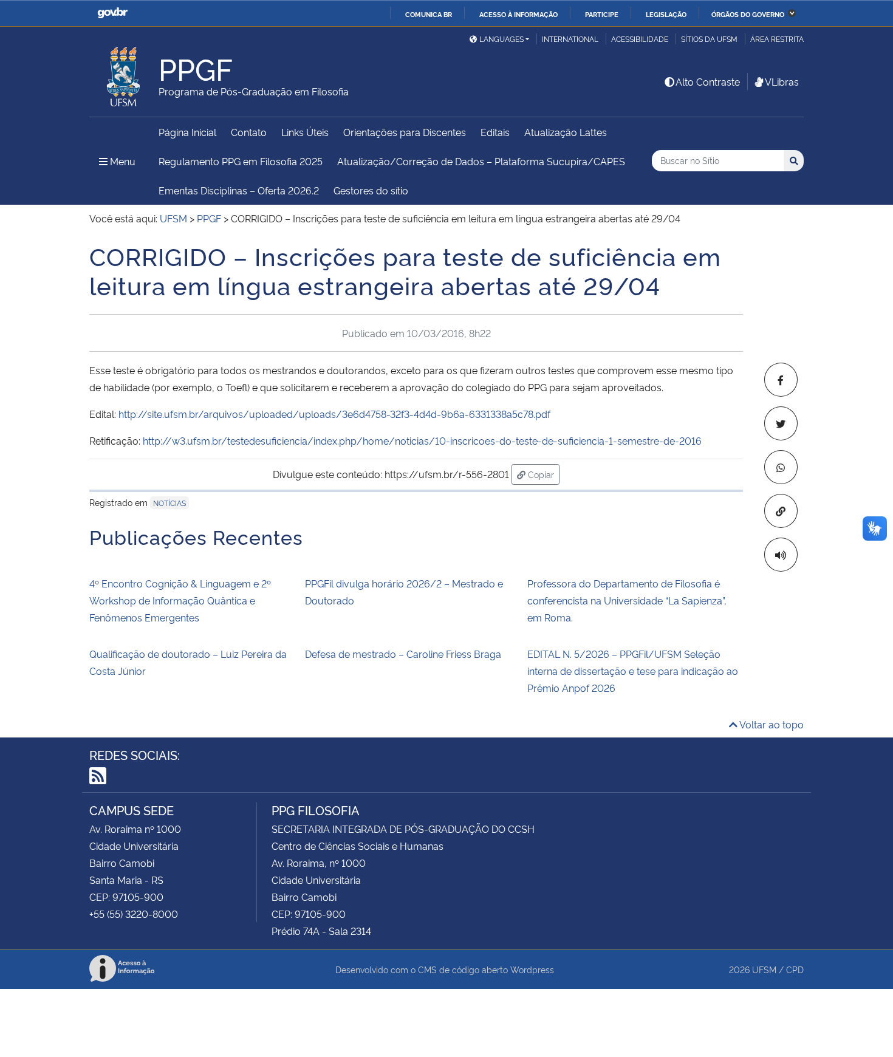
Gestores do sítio (371, 190)
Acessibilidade (639, 38)
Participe (601, 14)
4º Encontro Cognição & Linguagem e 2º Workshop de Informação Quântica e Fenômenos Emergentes (180, 600)
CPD (795, 969)
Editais (495, 132)
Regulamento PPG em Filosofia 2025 (241, 161)
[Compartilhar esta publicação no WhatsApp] (781, 467)
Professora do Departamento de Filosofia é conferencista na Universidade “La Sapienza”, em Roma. (627, 600)
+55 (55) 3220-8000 (133, 913)
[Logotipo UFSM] (124, 73)
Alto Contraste (708, 81)
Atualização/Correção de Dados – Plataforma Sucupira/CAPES (481, 161)
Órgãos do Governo (747, 14)
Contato (249, 132)
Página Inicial (187, 132)
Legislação (666, 14)
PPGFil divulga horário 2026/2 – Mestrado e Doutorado (404, 591)
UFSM (764, 969)
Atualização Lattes (565, 132)
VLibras (782, 81)
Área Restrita (777, 38)
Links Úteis (305, 132)
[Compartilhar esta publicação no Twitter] (781, 423)
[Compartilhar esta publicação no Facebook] (781, 380)
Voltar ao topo (770, 724)
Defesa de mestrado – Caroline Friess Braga (403, 653)
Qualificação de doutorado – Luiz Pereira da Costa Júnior (188, 662)
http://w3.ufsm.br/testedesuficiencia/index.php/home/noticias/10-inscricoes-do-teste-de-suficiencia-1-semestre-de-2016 (422, 440)
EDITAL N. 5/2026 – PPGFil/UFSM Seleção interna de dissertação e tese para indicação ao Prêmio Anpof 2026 (632, 670)
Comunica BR (428, 14)
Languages (501, 38)
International (570, 38)
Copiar (542, 474)
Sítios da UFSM (709, 38)
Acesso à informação (518, 14)
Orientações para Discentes (404, 132)
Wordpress (532, 969)
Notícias (169, 503)
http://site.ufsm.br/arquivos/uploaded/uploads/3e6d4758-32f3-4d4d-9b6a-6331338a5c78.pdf (334, 413)
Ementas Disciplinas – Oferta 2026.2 (239, 190)
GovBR (112, 13)
